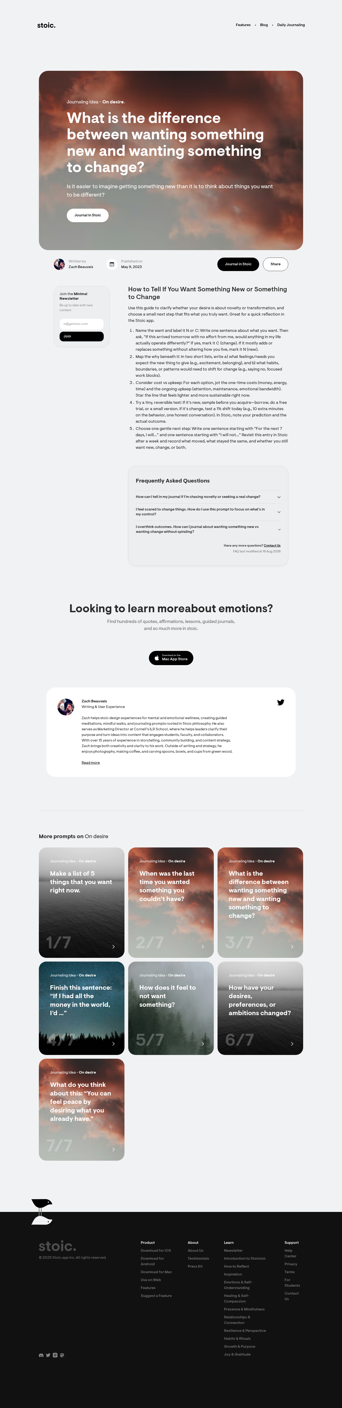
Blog (264, 25)
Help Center (290, 1253)
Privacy (291, 1264)
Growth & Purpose (239, 1347)
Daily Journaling (291, 25)
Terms (290, 1272)
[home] (46, 25)
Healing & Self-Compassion (236, 1298)
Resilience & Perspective (245, 1331)
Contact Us (272, 546)
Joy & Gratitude (237, 1355)
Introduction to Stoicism (244, 1259)
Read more (91, 763)
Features (243, 25)
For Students (292, 1283)
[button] (208, 497)
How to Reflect (236, 1267)
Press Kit (195, 1267)
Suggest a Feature (156, 1296)
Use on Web (151, 1280)
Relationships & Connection (237, 1320)
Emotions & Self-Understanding (238, 1285)
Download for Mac (156, 1272)
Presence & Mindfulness (244, 1309)
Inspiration (233, 1274)
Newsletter (233, 1251)
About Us (196, 1251)
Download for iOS (156, 1251)
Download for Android (152, 1261)
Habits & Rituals (237, 1339)
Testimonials (198, 1259)
